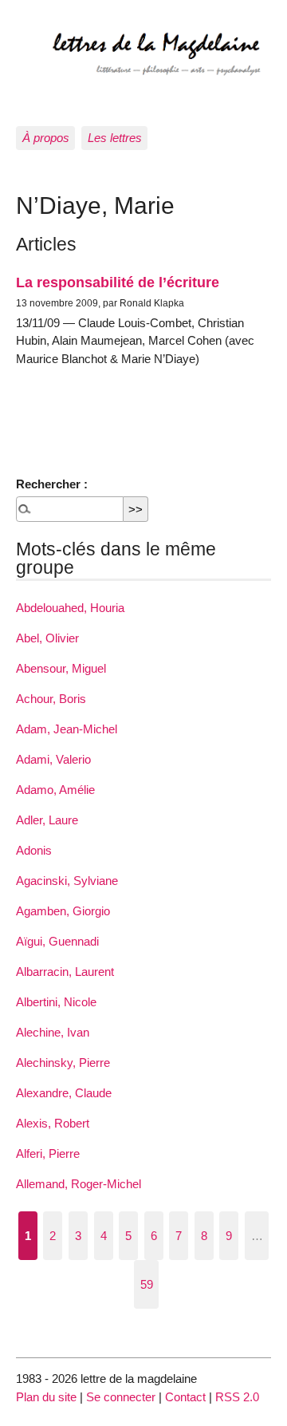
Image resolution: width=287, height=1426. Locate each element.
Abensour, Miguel (61, 668)
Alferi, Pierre (48, 1153)
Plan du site (46, 1397)
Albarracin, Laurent (65, 971)
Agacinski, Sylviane (67, 880)
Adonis (34, 850)
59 (146, 1284)
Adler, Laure (47, 820)
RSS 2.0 (237, 1397)
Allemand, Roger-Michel (78, 1184)
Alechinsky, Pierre (63, 1062)
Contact (185, 1397)
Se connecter (120, 1397)
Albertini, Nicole (56, 1002)
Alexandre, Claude (64, 1093)
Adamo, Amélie (55, 789)
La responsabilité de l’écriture (117, 282)
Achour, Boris (51, 698)
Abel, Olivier (47, 638)
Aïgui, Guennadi (57, 941)
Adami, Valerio (53, 759)
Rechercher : (52, 484)
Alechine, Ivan (52, 1032)
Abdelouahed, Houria (70, 607)
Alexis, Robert (52, 1123)
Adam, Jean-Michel (66, 729)
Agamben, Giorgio (63, 911)
